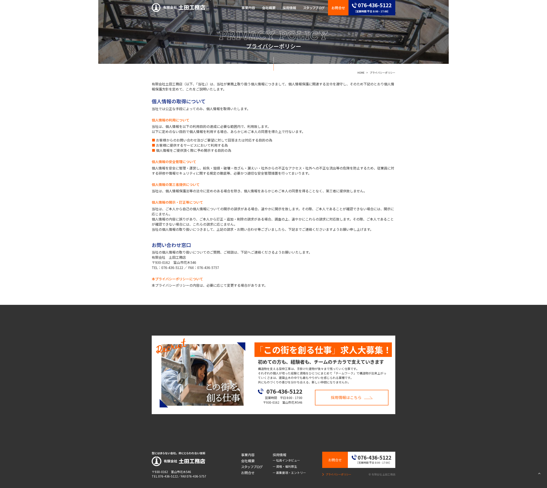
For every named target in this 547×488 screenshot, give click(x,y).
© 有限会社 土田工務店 (382, 474)
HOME (361, 72)
